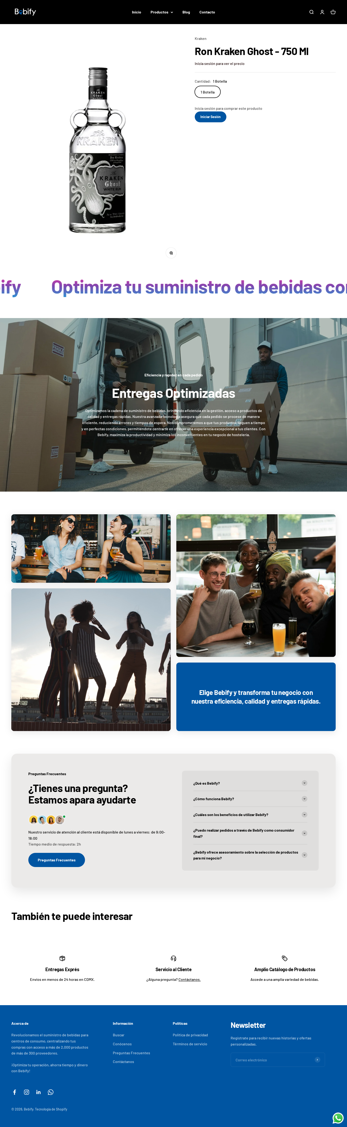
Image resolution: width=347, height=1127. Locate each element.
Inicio (136, 12)
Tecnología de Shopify (51, 1109)
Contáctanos (123, 1061)
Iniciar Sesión (210, 117)
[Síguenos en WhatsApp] (50, 1092)
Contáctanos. (189, 979)
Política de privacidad (190, 1035)
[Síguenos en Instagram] (26, 1092)
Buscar (118, 1035)
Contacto (207, 12)
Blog (186, 12)
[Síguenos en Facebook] (14, 1092)
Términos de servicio (190, 1044)
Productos (159, 12)
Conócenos (122, 1044)
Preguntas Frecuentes (57, 860)
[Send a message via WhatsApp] (338, 1118)
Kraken (201, 38)
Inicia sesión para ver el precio (220, 63)
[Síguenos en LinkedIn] (38, 1092)
